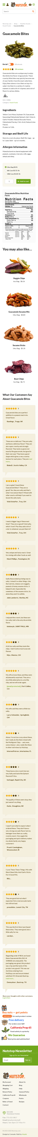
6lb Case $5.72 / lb (13, 170)
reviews (19, 69)
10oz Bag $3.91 (12, 167)
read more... (10, 978)
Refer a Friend (7, 1102)
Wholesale (22, 1095)
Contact (6, 1105)
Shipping (6, 1088)
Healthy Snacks (25, 24)
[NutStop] (19, 4)
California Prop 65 (9, 1095)
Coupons (6, 1098)
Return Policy (7, 1092)
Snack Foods (7, 26)
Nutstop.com (7, 24)
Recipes (21, 1102)
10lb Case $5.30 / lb (13, 174)
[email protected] (14, 686)
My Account (7, 1082)
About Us (22, 1082)
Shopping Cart (8, 1085)
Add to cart (24, 181)
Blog (20, 1085)
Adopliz (24, 1134)
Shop (15, 24)
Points (21, 1098)
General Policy (24, 1092)
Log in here (6, 998)
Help (20, 1088)
